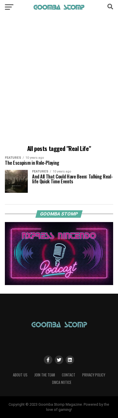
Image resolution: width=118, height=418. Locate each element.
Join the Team (44, 375)
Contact (68, 375)
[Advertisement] (59, 80)
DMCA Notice (61, 382)
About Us (20, 375)
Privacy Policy (93, 375)
